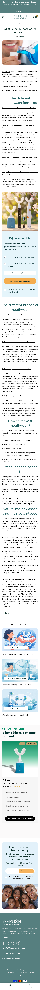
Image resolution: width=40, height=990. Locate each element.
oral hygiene (24, 84)
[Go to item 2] (20, 832)
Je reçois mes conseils (20, 281)
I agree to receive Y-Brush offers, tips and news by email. (21, 877)
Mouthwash (6, 72)
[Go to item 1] (17, 832)
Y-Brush (20, 24)
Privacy (31, 972)
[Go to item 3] (23, 832)
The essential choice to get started (20, 819)
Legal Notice (10, 972)
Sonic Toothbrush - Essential (15, 783)
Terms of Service (22, 972)
